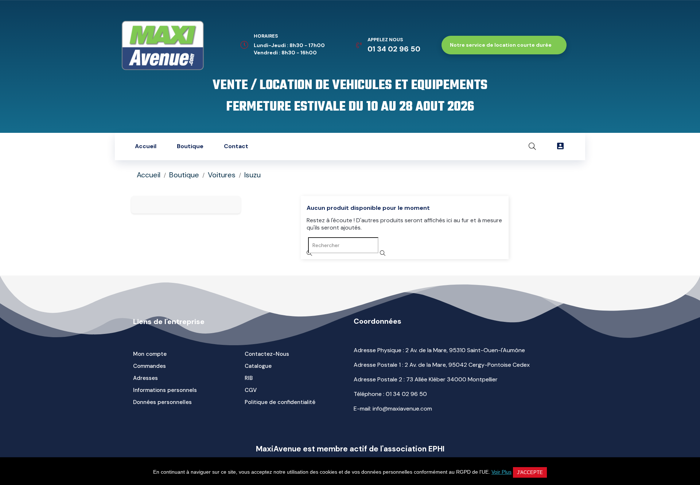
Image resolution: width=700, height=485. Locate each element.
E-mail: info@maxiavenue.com (393, 408)
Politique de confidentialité (280, 402)
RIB (249, 378)
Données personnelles (162, 402)
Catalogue (258, 366)
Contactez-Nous (267, 354)
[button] (504, 45)
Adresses (145, 378)
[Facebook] (370, 146)
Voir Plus (501, 472)
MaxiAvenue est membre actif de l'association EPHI (350, 449)
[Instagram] (324, 146)
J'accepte (530, 472)
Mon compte (150, 354)
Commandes (149, 366)
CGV (251, 390)
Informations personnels (165, 390)
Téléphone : (390, 394)
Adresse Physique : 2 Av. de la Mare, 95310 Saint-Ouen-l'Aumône (439, 350)
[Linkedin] (301, 146)
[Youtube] (347, 146)
